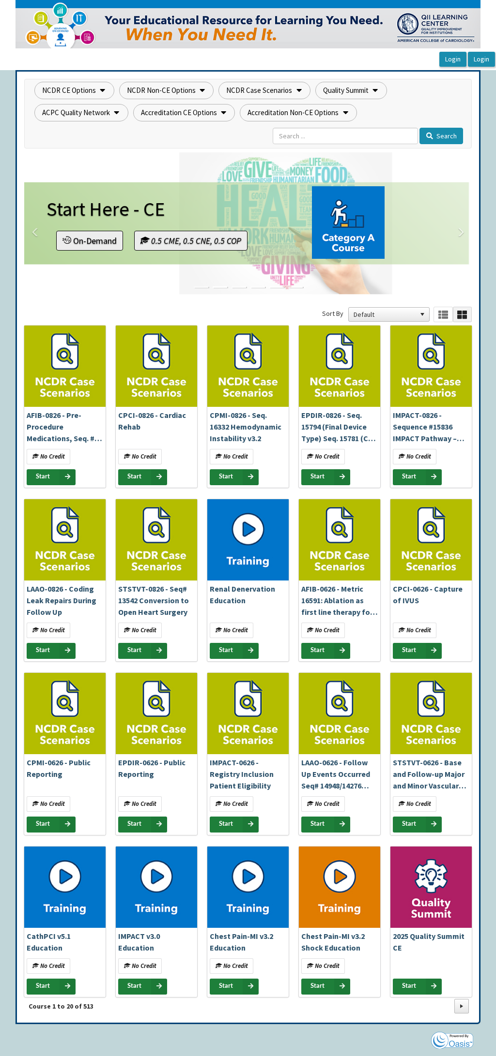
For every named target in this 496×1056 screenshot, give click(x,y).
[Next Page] (461, 1006)
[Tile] (462, 315)
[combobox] (385, 314)
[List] (443, 315)
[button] (74, 90)
